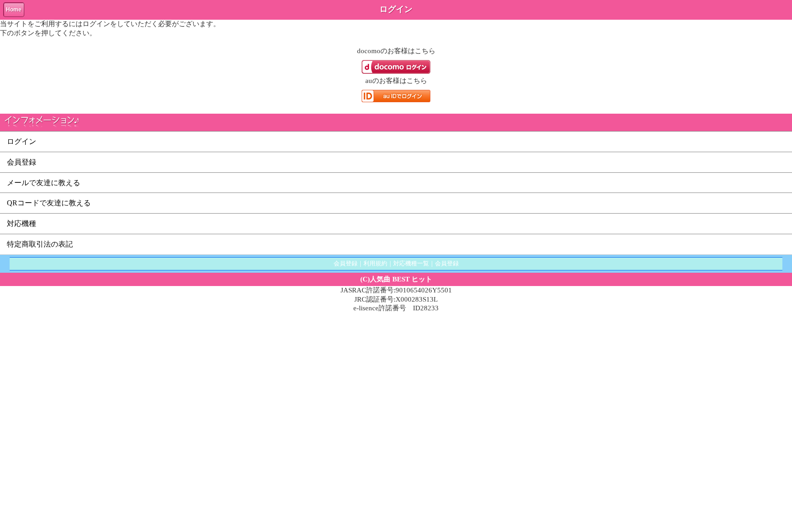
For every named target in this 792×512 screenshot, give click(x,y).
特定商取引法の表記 (40, 244)
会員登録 (21, 162)
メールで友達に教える (43, 183)
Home (14, 9)
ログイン (21, 141)
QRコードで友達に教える (49, 203)
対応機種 (21, 223)
